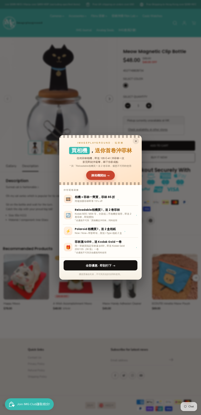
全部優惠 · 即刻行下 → (100, 265)
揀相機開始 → (100, 175)
